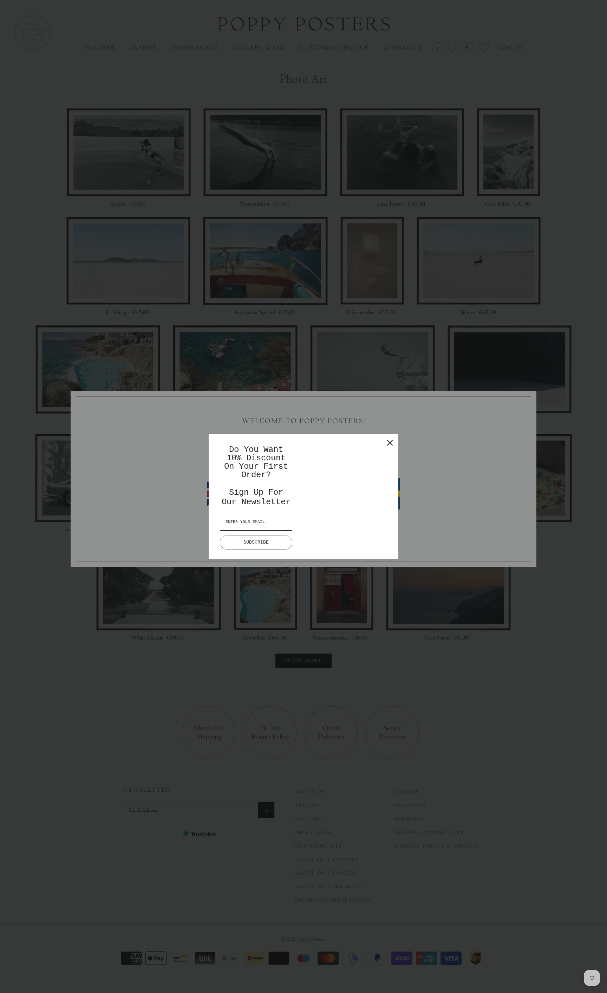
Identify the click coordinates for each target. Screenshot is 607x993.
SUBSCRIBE (256, 542)
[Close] (389, 442)
